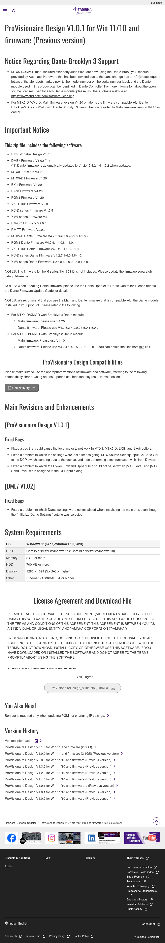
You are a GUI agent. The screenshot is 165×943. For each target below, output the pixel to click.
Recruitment (134, 881)
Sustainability (134, 909)
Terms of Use (33, 936)
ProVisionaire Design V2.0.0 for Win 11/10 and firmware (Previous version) (58, 760)
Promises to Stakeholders (142, 891)
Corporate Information (139, 867)
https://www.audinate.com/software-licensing (42, 96)
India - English (18, 923)
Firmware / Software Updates (20, 822)
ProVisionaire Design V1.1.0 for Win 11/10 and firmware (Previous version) (58, 779)
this (141, 346)
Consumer (148, 924)
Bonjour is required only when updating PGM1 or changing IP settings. (55, 715)
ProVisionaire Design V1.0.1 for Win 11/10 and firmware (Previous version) (58, 792)
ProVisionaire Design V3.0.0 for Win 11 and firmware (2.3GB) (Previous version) (62, 753)
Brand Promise (135, 876)
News (48, 857)
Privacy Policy (57, 936)
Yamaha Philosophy (138, 886)
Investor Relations (137, 904)
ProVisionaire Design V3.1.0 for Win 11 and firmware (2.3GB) (48, 747)
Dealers (90, 857)
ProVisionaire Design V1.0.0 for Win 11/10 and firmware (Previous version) (58, 798)
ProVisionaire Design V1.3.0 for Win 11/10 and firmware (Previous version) (58, 766)
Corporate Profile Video (140, 872)
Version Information (18, 740)
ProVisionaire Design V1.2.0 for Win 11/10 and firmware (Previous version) (58, 772)
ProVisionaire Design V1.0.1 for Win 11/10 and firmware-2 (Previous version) (59, 785)
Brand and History (137, 899)
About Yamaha (135, 857)
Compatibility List (23, 387)
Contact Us (11, 936)
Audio (8, 866)
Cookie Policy (81, 936)
